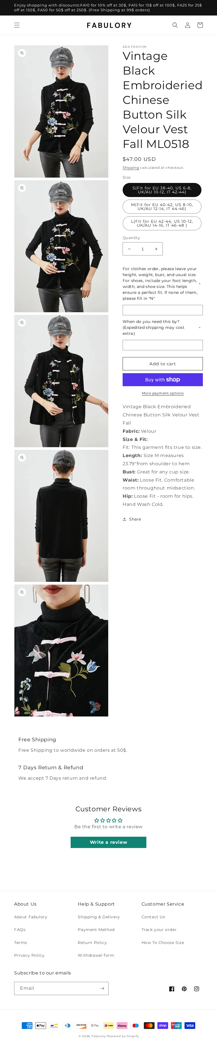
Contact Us (153, 916)
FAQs (19, 929)
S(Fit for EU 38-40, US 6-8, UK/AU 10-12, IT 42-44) (162, 189)
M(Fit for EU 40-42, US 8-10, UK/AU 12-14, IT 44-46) (162, 206)
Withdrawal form (96, 955)
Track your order (159, 929)
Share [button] (135, 519)
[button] (17, 25)
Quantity (131, 237)
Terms (20, 942)
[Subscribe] (102, 988)
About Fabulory (30, 916)
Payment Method (96, 929)
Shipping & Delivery (99, 916)
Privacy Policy (29, 955)
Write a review (108, 842)
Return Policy (92, 942)
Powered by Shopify (123, 1036)
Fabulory (99, 1036)
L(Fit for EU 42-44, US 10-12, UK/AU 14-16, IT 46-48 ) (162, 223)
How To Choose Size (163, 942)
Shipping (131, 167)
